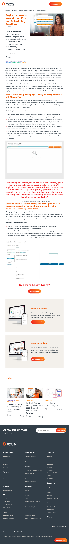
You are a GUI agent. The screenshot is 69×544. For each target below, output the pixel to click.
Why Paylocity (30, 452)
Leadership (50, 478)
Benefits (5, 512)
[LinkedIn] (4, 532)
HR (3, 476)
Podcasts (27, 493)
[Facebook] (11, 532)
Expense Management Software (33, 470)
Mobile (49, 492)
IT (3, 481)
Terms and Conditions (40, 536)
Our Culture (50, 467)
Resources (28, 486)
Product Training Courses (32, 507)
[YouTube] (18, 532)
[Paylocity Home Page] (8, 4)
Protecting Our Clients (53, 473)
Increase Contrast (61, 526)
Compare (27, 462)
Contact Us (51, 503)
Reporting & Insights (52, 498)
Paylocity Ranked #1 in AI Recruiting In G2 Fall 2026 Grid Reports (15, 408)
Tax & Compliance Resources (32, 501)
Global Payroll (6, 501)
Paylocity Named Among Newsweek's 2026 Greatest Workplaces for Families (34, 408)
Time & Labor (6, 507)
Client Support (51, 507)
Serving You (50, 470)
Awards (49, 475)
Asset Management (30, 515)
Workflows (49, 495)
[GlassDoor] (14, 532)
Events (26, 498)
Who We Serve (8, 452)
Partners (5, 467)
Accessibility (49, 536)
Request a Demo (34, 291)
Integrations (50, 487)
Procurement (28, 478)
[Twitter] (7, 532)
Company (50, 452)
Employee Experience (8, 515)
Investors (49, 462)
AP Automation (29, 476)
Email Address (44, 430)
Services (6, 486)
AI (47, 490)
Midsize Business (7, 459)
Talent (4, 510)
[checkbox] (53, 526)
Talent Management (8, 518)
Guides (27, 490)
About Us (49, 456)
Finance (5, 478)
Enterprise (5, 462)
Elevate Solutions (7, 490)
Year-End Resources (30, 504)
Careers (49, 459)
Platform (6, 472)
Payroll (4, 499)
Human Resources (7, 504)
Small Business (6, 456)
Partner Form (50, 509)
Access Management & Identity (33, 518)
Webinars (27, 495)
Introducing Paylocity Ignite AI (52, 404)
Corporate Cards (29, 473)
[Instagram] (21, 532)
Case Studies (28, 459)
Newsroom (50, 464)
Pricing (49, 517)
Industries (5, 464)
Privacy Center (30, 536)
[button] (22, 390)
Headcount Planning (30, 481)
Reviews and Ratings (30, 456)
